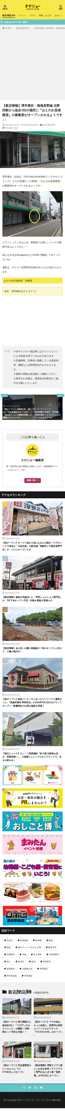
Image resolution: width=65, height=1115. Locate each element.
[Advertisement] (32, 64)
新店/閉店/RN (8, 15)
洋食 (24, 954)
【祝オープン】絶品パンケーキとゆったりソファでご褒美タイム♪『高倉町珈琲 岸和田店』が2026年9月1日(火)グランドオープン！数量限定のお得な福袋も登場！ (32, 702)
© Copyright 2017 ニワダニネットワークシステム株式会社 (32, 1100)
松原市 (21, 961)
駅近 (51, 940)
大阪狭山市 (27, 968)
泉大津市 (37, 954)
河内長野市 (54, 954)
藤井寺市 (52, 947)
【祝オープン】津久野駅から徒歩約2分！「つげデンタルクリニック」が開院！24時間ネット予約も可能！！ (16, 1026)
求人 (9, 961)
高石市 (10, 940)
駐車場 (38, 940)
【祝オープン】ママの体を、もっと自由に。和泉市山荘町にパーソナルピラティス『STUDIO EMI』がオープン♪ (48, 1028)
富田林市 (11, 968)
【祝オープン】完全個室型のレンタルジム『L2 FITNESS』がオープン (16, 1068)
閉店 (9, 947)
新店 (16, 128)
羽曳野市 (11, 954)
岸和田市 (47, 961)
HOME (8, 28)
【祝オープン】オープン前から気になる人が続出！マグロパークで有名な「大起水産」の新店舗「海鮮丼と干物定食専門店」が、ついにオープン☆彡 (32, 546)
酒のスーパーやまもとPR (29, 947)
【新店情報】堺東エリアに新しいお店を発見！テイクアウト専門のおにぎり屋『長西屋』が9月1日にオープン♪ (48, 1070)
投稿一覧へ (32, 480)
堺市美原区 (12, 975)
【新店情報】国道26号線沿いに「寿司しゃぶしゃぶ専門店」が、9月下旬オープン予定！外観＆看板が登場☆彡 (32, 599)
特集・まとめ (45, 15)
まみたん (58, 15)
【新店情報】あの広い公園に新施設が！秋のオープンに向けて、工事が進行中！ (32, 650)
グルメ (33, 15)
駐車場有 (24, 940)
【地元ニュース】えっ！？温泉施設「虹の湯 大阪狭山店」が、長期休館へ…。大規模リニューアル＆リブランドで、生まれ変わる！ (32, 756)
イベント (22, 15)
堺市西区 (44, 968)
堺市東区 (9, 128)
